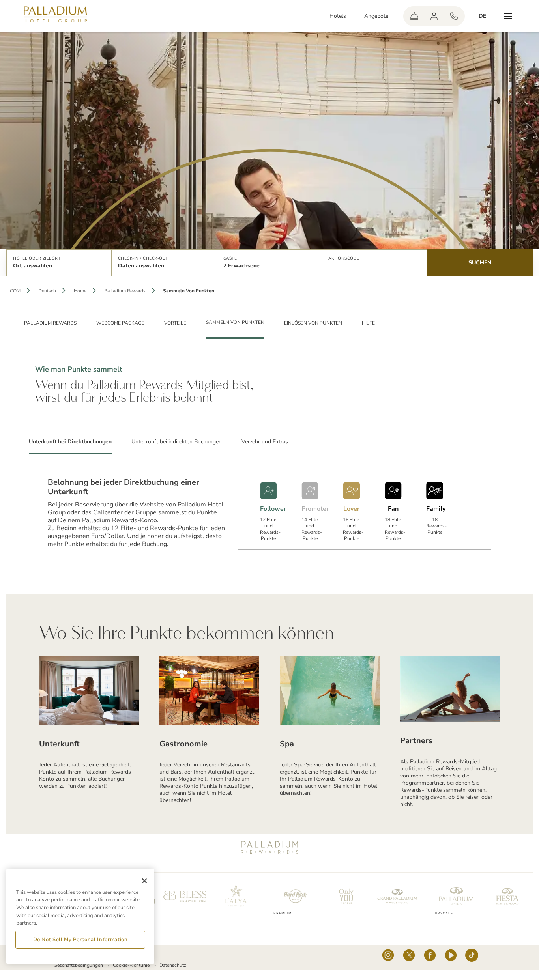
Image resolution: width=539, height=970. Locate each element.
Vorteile (175, 323)
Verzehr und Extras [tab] (264, 441)
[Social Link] (388, 957)
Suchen (480, 262)
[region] (80, 916)
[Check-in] (414, 16)
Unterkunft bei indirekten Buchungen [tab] (176, 441)
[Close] (144, 881)
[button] (59, 262)
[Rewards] (434, 16)
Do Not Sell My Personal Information (80, 939)
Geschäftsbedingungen (78, 965)
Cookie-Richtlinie (131, 965)
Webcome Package (120, 323)
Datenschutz (172, 965)
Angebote (376, 16)
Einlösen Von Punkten (313, 323)
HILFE (368, 323)
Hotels (337, 16)
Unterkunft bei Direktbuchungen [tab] (70, 441)
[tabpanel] (269, 501)
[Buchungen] (453, 16)
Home (80, 291)
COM (15, 291)
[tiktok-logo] (471, 957)
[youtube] (450, 957)
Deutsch (47, 291)
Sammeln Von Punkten (235, 322)
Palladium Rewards (125, 291)
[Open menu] (507, 16)
